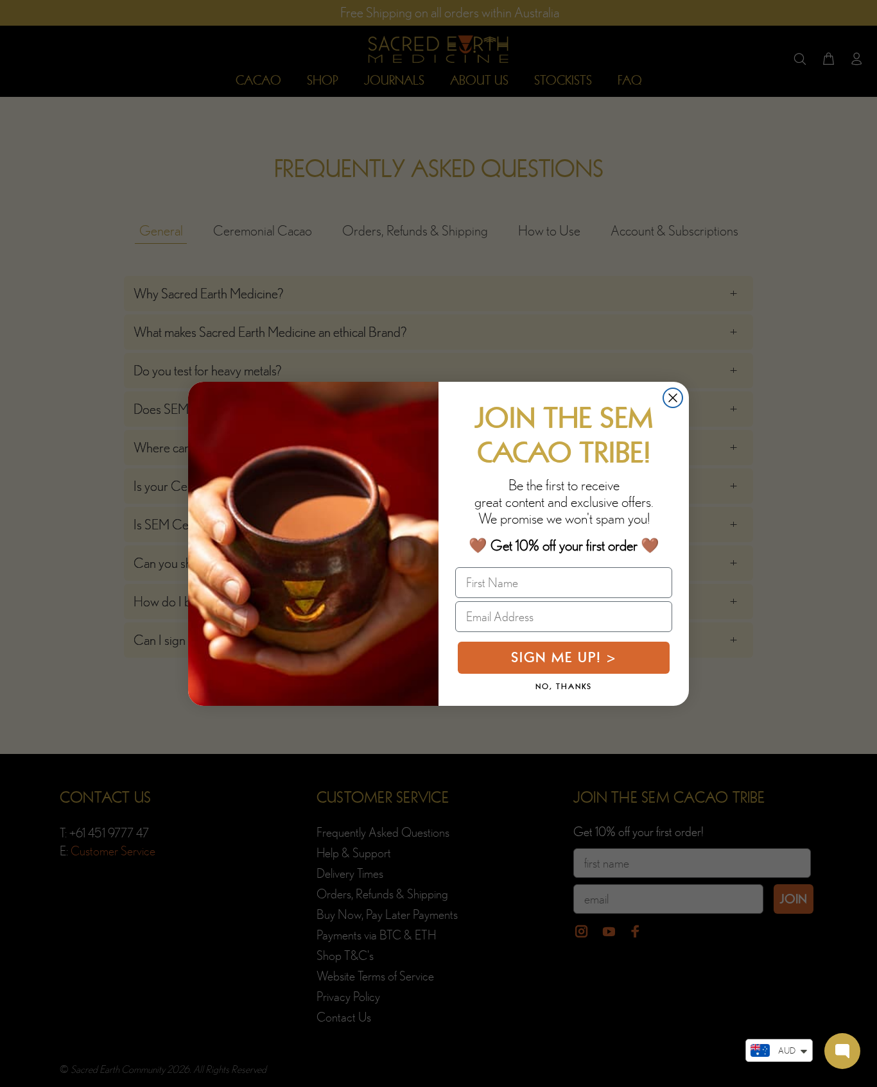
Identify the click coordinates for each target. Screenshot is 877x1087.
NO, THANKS (563, 686)
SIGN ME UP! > (563, 657)
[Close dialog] (672, 397)
